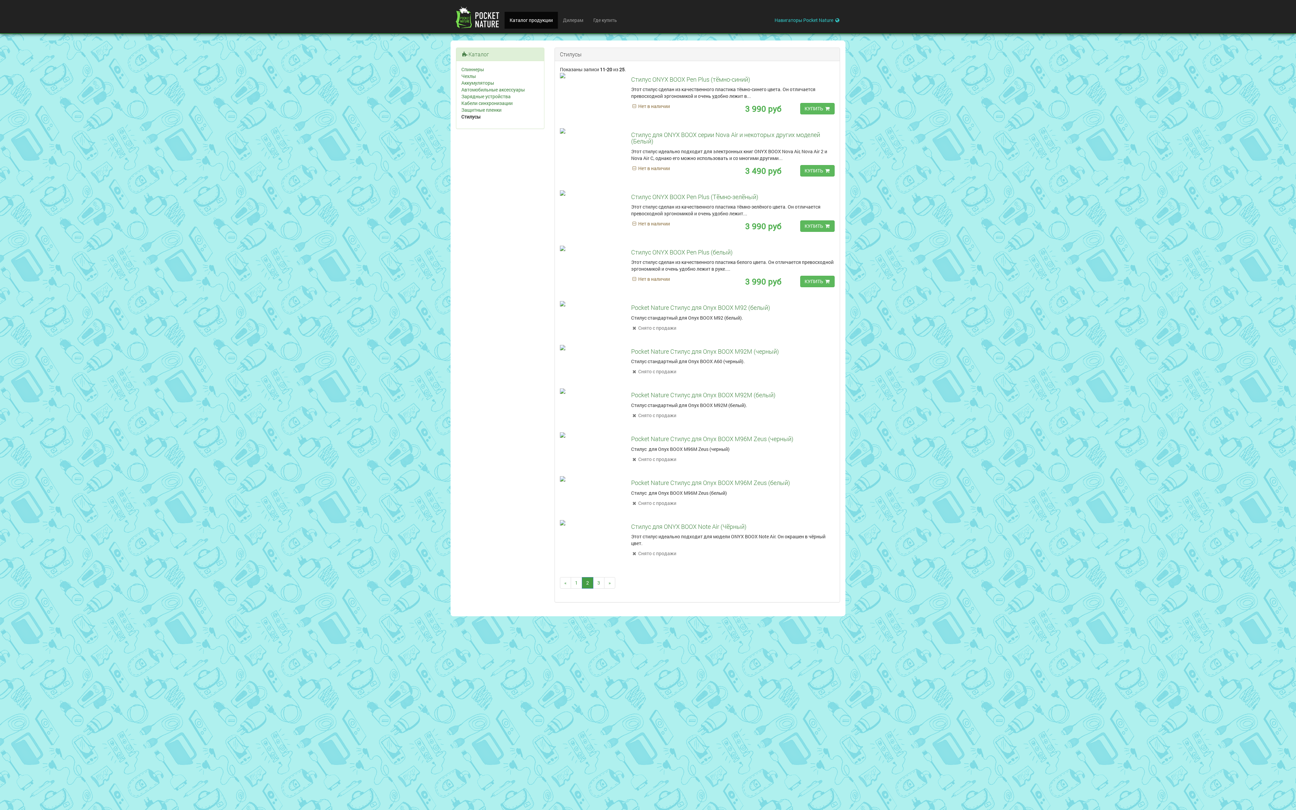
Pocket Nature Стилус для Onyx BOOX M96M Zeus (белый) (710, 483)
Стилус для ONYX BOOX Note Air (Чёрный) (689, 526)
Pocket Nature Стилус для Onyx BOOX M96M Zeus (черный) (712, 439)
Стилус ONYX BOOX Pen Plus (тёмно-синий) (690, 79)
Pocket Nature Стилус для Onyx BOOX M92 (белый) (700, 307)
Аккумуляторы (477, 83)
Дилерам (573, 20)
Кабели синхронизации (487, 103)
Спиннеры (472, 69)
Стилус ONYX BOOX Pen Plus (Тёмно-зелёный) (694, 197)
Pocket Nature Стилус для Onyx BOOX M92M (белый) (703, 395)
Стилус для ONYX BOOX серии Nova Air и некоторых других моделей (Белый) (725, 138)
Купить (814, 108)
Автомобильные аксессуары (493, 89)
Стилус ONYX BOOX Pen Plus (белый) (682, 252)
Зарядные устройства (486, 96)
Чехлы (468, 76)
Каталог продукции (531, 20)
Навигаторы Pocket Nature (804, 20)
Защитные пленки (481, 110)
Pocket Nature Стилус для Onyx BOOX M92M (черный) (705, 351)
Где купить (605, 20)
